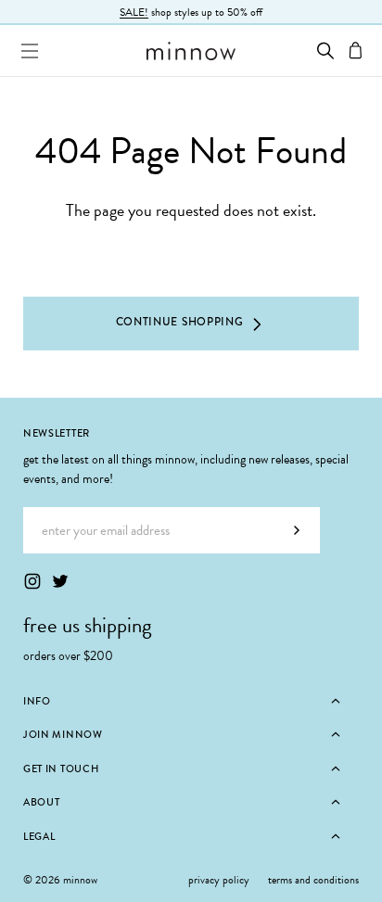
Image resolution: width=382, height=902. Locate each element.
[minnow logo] (190, 51)
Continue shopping (180, 321)
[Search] (325, 50)
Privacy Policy (218, 879)
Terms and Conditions (313, 879)
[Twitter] (60, 581)
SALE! (134, 12)
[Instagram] (32, 581)
